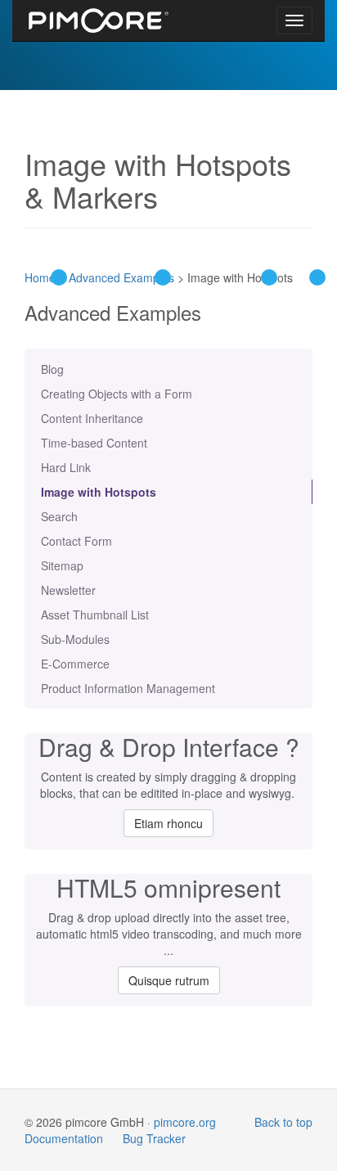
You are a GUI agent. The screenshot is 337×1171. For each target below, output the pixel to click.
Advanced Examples (121, 277)
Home (40, 277)
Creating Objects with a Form (116, 393)
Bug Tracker (154, 1138)
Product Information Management (128, 688)
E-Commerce (75, 663)
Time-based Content (94, 443)
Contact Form (76, 541)
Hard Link (66, 467)
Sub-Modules (75, 639)
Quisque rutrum (168, 980)
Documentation (64, 1138)
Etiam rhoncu (168, 823)
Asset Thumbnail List (95, 614)
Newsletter (68, 590)
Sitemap (62, 565)
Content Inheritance (92, 418)
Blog (52, 369)
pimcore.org (185, 1122)
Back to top (283, 1122)
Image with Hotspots (98, 492)
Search (59, 516)
